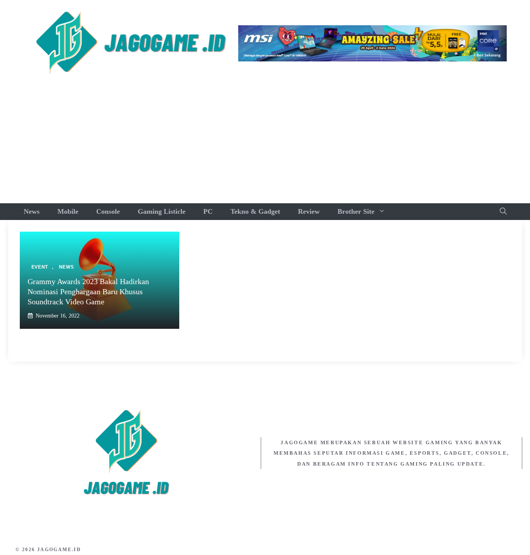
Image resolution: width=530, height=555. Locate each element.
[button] (503, 211)
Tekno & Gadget (255, 211)
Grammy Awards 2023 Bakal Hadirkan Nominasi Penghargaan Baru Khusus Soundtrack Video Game (88, 291)
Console (108, 211)
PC (208, 211)
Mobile (67, 211)
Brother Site (356, 211)
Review (309, 211)
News (32, 211)
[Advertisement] (265, 145)
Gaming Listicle (161, 211)
